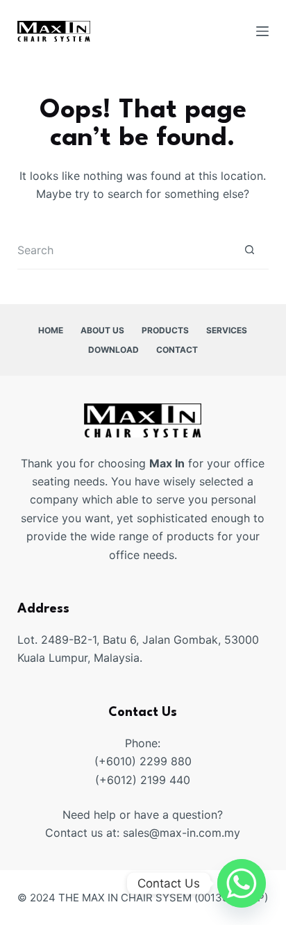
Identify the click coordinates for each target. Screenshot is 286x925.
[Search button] (249, 250)
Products (165, 330)
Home (50, 330)
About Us (102, 330)
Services (226, 330)
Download (113, 349)
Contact (177, 349)
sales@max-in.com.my (181, 833)
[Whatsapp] (241, 883)
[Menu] (262, 31)
